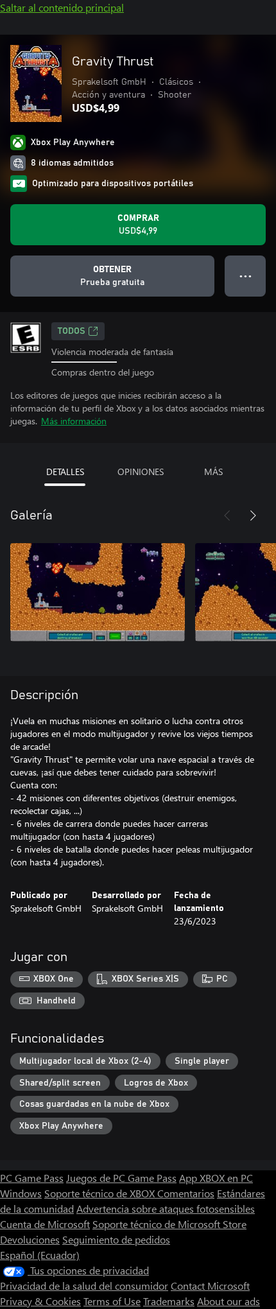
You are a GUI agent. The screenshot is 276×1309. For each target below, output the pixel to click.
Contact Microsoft (210, 1285)
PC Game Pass (32, 1177)
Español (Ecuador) (40, 1254)
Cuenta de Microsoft (45, 1224)
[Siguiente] (253, 515)
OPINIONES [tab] (140, 471)
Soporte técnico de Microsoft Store (169, 1224)
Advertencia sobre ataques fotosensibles (165, 1208)
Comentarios (185, 1193)
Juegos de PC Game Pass (121, 1177)
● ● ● (245, 275)
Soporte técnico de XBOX (100, 1193)
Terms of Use (112, 1301)
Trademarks (168, 1301)
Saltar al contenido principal (62, 7)
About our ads (228, 1301)
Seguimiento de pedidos (116, 1239)
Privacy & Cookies (40, 1301)
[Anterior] (227, 515)
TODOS (71, 331)
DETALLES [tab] (65, 471)
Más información (74, 421)
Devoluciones (30, 1239)
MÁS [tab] (213, 471)
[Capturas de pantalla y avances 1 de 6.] (97, 592)
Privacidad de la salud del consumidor (84, 1285)
